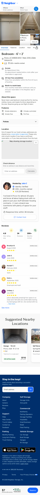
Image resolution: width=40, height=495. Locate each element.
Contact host (21, 217)
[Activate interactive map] (20, 149)
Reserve (33, 490)
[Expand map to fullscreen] (36, 142)
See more (5, 308)
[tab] (4, 47)
